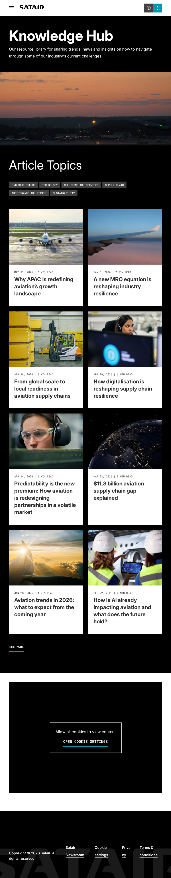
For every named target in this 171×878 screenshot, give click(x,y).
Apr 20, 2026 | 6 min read (113, 374)
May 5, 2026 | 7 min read (112, 272)
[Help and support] (148, 8)
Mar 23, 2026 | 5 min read (113, 476)
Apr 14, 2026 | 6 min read (33, 476)
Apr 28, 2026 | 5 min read (33, 374)
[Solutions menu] (157, 8)
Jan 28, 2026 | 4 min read (33, 593)
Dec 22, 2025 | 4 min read (113, 593)
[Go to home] (32, 8)
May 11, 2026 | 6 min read (33, 272)
